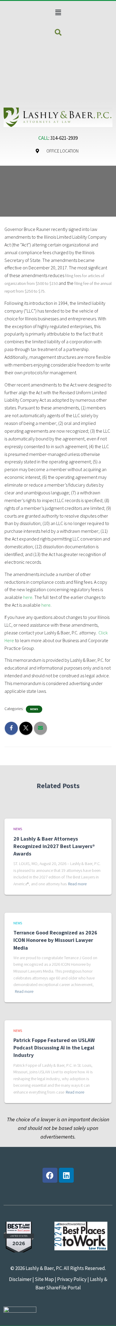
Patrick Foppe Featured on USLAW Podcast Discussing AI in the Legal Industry (54, 1047)
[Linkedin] (66, 1175)
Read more (77, 883)
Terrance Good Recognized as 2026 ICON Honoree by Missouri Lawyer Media (55, 940)
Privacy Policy (72, 1279)
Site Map (44, 1279)
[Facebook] (50, 1175)
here (27, 597)
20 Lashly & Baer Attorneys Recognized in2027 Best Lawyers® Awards (54, 846)
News (34, 709)
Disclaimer (20, 1279)
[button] (58, 12)
